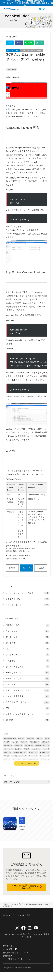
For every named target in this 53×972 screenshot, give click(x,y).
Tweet (10, 43)
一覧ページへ (26, 568)
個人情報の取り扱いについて (16, 953)
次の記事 (40, 568)
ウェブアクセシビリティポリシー (18, 959)
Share (19, 43)
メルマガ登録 (9, 949)
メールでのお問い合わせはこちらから (25, 886)
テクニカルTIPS (12, 50)
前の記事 (12, 568)
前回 (8, 109)
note (40, 43)
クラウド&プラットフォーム (31, 50)
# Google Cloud (11, 69)
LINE (30, 43)
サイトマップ (9, 946)
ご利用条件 (8, 956)
